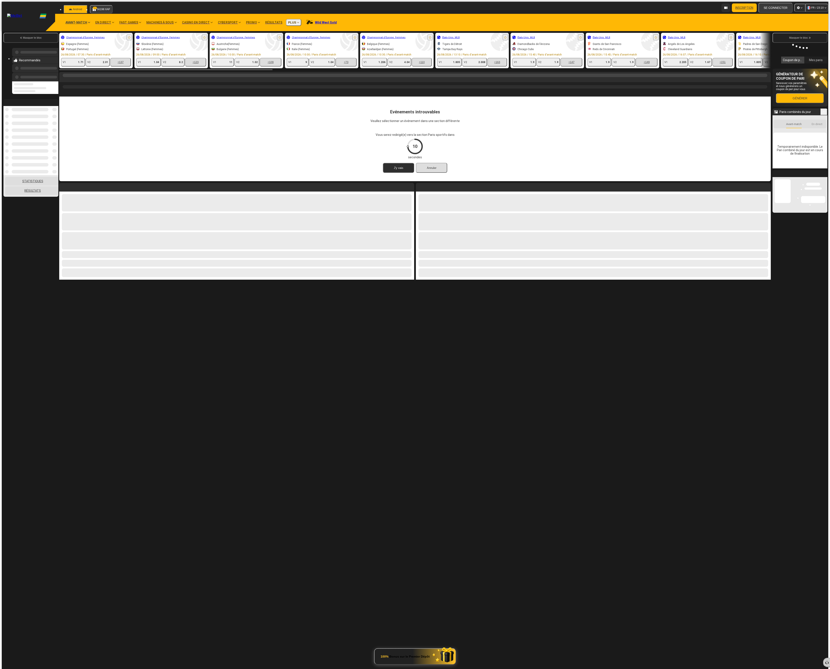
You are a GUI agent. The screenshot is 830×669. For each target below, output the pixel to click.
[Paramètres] (799, 8)
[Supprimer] (766, 186)
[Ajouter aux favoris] (129, 37)
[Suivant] (429, 186)
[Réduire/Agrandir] (823, 176)
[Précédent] (54, 76)
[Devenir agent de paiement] (725, 7)
